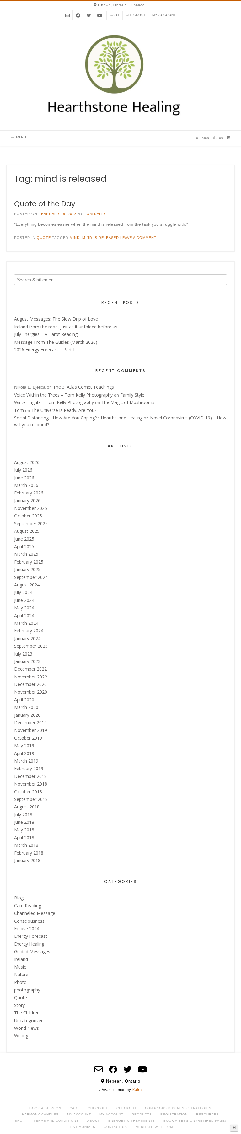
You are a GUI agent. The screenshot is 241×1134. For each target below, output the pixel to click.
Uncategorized (29, 1020)
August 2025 (27, 531)
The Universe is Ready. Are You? (63, 410)
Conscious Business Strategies (178, 1108)
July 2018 (23, 815)
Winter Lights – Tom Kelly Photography (54, 402)
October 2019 (28, 738)
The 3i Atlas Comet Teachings (83, 387)
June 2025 (24, 539)
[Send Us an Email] (67, 15)
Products (142, 1114)
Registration (174, 1114)
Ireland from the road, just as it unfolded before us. (66, 327)
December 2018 (30, 776)
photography (27, 990)
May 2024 (24, 608)
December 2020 (30, 684)
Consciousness (29, 921)
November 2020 (30, 692)
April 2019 (24, 753)
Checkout (136, 15)
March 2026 (26, 485)
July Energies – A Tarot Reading (46, 334)
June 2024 (24, 600)
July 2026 (23, 470)
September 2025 (31, 523)
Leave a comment (138, 238)
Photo (20, 982)
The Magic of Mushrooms (127, 402)
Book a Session (45, 1108)
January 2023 (27, 661)
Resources (207, 1114)
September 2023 (31, 646)
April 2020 (24, 700)
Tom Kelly (95, 214)
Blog (19, 898)
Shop (20, 1120)
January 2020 (27, 715)
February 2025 (28, 562)
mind (75, 238)
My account (164, 15)
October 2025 (28, 516)
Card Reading (27, 906)
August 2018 (27, 807)
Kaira (137, 1090)
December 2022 (30, 669)
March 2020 (26, 707)
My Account (79, 1114)
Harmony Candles (40, 1114)
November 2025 (30, 508)
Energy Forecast (30, 936)
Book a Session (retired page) (194, 1120)
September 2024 (31, 577)
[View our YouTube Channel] (99, 15)
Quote (44, 238)
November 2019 (30, 730)
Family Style (132, 395)
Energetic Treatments (131, 1120)
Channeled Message (34, 913)
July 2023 (23, 654)
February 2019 (28, 768)
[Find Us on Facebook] (78, 15)
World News (26, 1028)
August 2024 (27, 585)
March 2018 (26, 845)
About (93, 1120)
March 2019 (26, 761)
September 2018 (31, 799)
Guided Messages (32, 951)
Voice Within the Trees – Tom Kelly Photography (63, 395)
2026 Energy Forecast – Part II (45, 350)
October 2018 (28, 792)
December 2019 (30, 723)
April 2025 (24, 546)
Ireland (21, 959)
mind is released (100, 238)
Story (19, 1005)
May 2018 (24, 830)
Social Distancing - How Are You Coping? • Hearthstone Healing (78, 418)
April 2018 (24, 837)
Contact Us (115, 1127)
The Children (27, 1013)
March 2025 (26, 554)
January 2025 (27, 569)
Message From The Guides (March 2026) (55, 342)
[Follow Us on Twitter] (88, 15)
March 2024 (26, 623)
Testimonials (81, 1127)
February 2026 (28, 493)
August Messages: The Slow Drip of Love (56, 319)
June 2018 (24, 822)
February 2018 (28, 853)
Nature (21, 974)
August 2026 (27, 462)
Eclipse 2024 (26, 929)
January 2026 (27, 501)
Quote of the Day (44, 204)
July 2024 (23, 592)
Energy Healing (29, 944)
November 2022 (30, 677)
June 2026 (24, 478)
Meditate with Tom (154, 1127)
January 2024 (27, 638)
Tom (19, 410)
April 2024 (24, 615)
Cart (115, 15)
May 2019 (24, 745)
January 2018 (27, 860)
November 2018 (30, 784)
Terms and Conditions (56, 1120)
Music (20, 967)
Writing (21, 1036)
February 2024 (28, 631)
